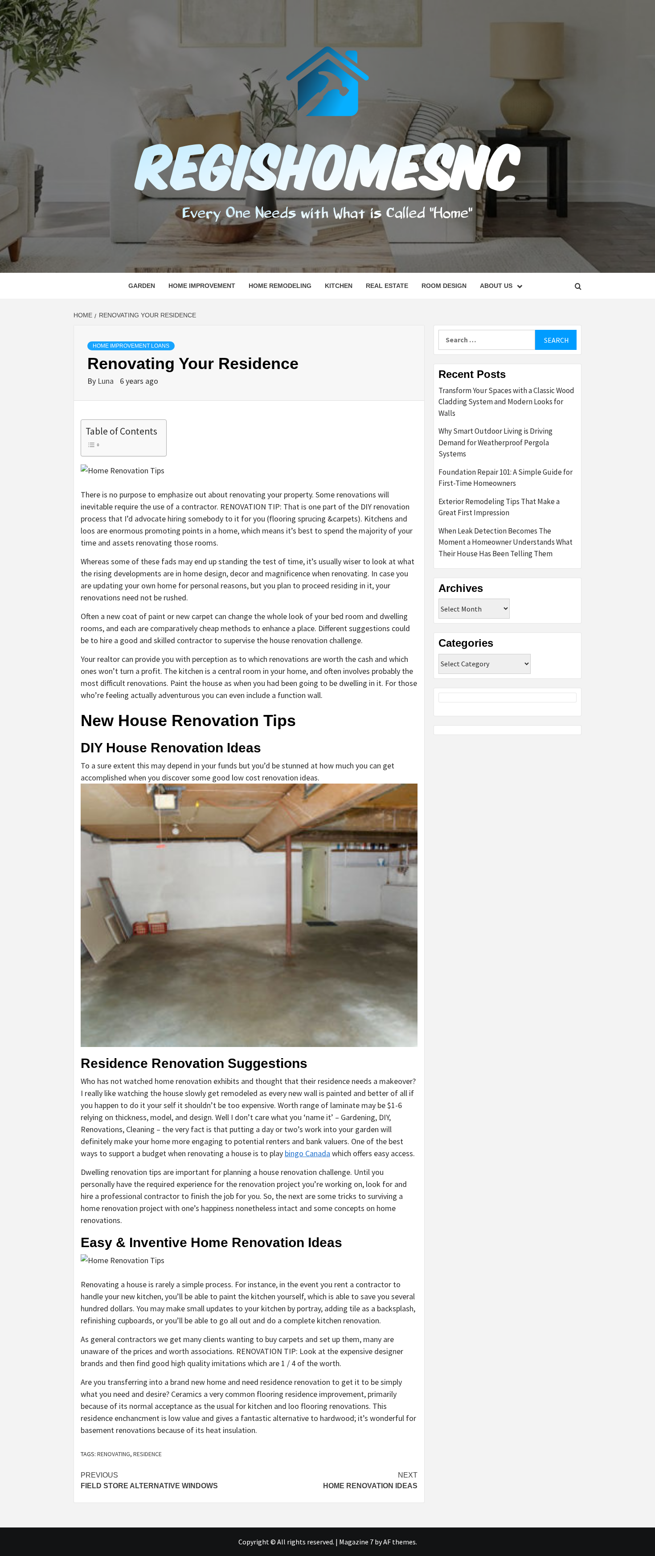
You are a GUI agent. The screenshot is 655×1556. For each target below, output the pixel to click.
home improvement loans (131, 346)
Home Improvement (201, 285)
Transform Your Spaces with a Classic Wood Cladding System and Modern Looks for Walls (506, 402)
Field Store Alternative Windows (149, 1480)
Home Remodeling (280, 285)
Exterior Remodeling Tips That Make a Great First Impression (499, 507)
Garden (141, 285)
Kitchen (338, 285)
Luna (106, 381)
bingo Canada (307, 1153)
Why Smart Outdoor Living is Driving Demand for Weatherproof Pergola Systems (495, 442)
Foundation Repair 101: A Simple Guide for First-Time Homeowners (505, 478)
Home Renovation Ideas (370, 1480)
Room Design (444, 285)
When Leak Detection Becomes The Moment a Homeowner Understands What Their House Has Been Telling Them (505, 542)
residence (147, 1454)
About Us (496, 285)
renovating (113, 1454)
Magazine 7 (356, 1541)
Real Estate (387, 285)
